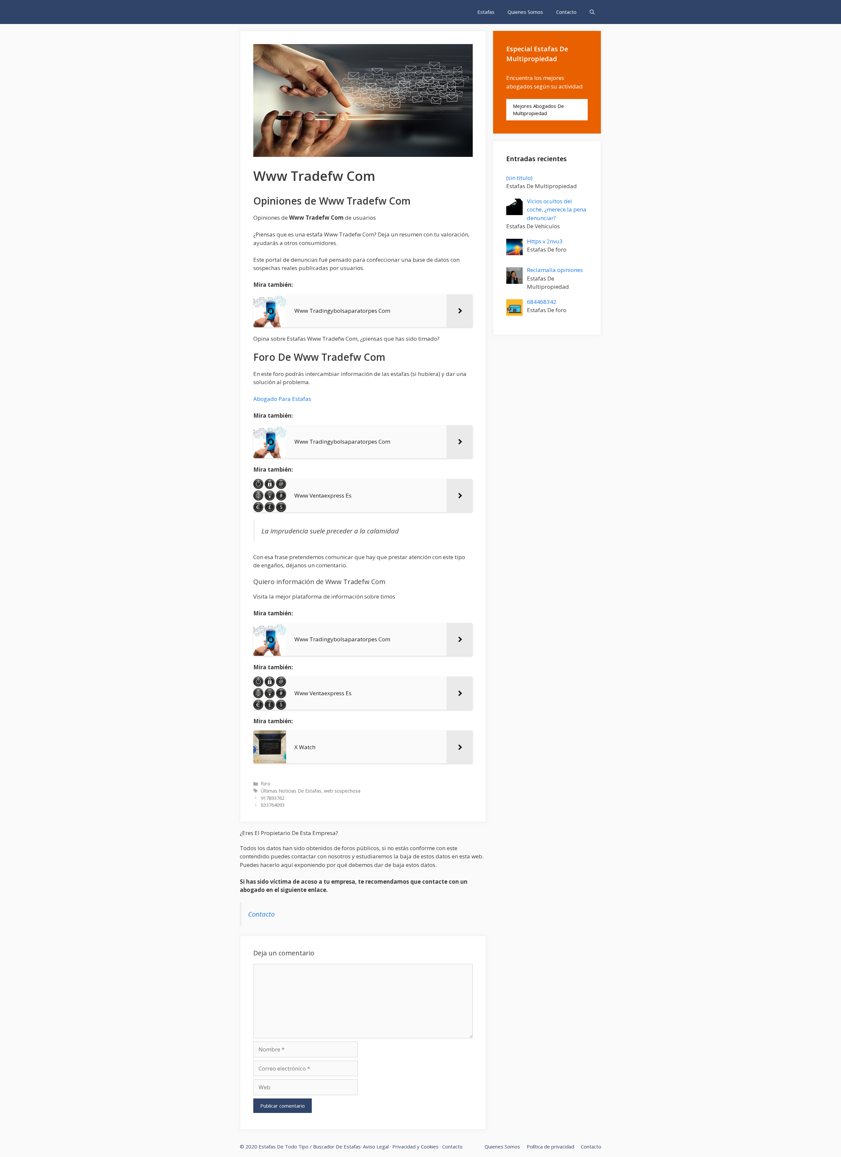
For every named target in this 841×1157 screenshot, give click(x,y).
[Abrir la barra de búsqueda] (592, 12)
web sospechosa (342, 791)
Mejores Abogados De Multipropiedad (538, 110)
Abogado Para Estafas (282, 399)
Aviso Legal (376, 1146)
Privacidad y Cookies (415, 1146)
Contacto (566, 12)
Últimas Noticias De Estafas (291, 791)
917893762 (272, 798)
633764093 (272, 805)
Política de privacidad (550, 1146)
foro (265, 783)
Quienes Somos (525, 12)
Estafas (485, 12)
